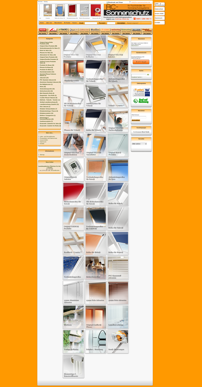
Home (42, 23)
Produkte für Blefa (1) (46, 69)
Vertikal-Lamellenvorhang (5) (49, 102)
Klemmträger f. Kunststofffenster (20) (47, 118)
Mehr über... (49, 133)
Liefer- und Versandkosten (47, 136)
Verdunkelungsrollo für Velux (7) (50, 48)
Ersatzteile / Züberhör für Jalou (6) (50, 123)
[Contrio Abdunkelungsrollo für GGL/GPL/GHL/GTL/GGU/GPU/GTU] (42, 10)
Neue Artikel (49, 162)
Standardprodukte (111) (47, 72)
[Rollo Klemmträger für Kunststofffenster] (79, 10)
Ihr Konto (67, 23)
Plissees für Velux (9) (46, 52)
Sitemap (42, 154)
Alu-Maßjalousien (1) (46, 84)
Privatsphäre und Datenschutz (48, 138)
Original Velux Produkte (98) (48, 46)
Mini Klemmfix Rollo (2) (47, 93)
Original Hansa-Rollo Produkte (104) (46, 43)
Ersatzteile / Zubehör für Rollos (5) (50, 125)
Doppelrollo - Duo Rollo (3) (48, 95)
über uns (49, 23)
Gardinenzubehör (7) (46, 121)
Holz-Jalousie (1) (45, 106)
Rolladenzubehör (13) (46, 113)
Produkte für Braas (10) (47, 65)
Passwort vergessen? (132, 23)
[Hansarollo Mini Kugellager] (91, 10)
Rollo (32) (43, 86)
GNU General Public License (155, 87)
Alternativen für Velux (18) (48, 55)
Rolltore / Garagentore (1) (48, 115)
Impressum (43, 141)
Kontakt (42, 143)
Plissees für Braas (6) (46, 67)
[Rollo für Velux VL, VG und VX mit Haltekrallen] (54, 10)
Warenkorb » (135, 45)
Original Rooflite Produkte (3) (49, 59)
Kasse (74, 23)
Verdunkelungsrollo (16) (47, 88)
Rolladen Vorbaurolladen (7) (48, 109)
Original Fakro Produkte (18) (48, 57)
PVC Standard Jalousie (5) (48, 80)
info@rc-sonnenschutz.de (140, 2)
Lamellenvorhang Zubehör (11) (49, 104)
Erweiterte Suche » (136, 77)
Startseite (40, 1)
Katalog (45, 1)
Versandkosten (54, 170)
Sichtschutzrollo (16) (46, 91)
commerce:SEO (155, 84)
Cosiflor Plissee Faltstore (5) (48, 97)
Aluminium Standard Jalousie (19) (50, 82)
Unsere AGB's (44, 140)
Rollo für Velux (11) (45, 50)
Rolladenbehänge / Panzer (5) (49, 111)
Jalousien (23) (44, 77)
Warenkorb (58, 23)
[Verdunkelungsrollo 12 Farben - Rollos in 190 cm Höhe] (66, 10)
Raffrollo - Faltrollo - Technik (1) (50, 100)
